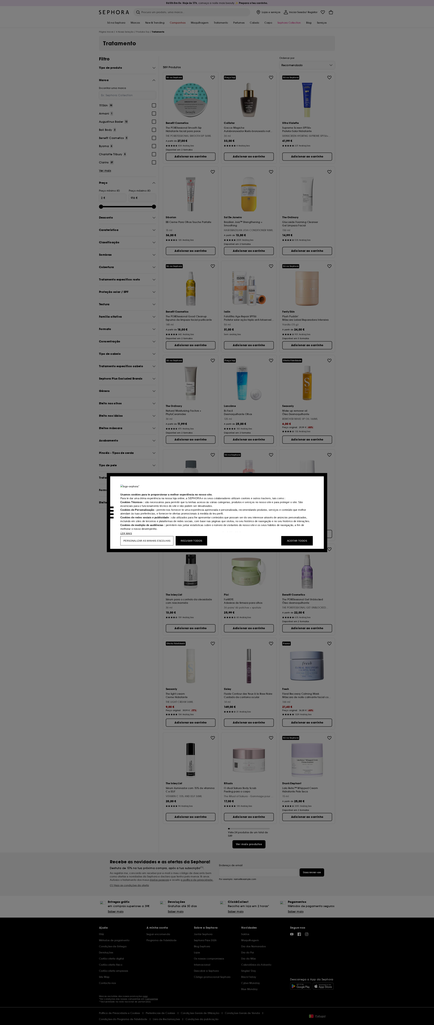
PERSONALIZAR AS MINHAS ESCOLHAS (146, 540)
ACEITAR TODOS (297, 540)
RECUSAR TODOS (191, 540)
